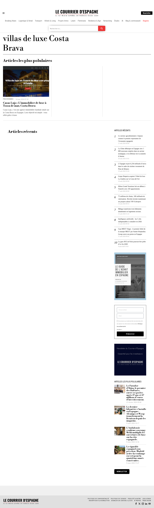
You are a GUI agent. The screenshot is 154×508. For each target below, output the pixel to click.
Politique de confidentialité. (91, 283)
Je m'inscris (102, 274)
